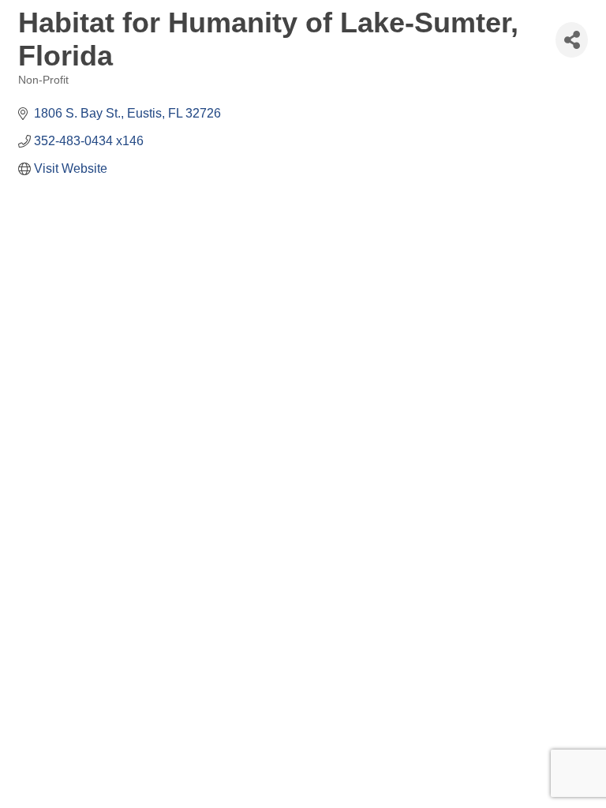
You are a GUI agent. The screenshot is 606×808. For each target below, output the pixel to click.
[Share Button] (572, 40)
